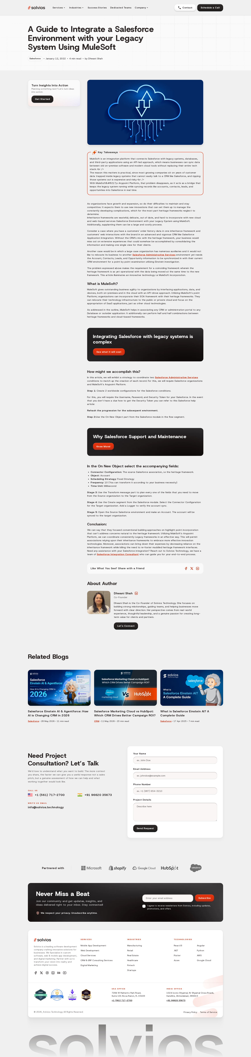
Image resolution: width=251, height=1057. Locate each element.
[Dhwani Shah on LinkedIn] (136, 593)
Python (200, 950)
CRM (96, 721)
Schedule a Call (210, 7)
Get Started (42, 99)
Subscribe (204, 898)
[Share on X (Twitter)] (191, 568)
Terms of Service (208, 1012)
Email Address (141, 769)
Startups (131, 970)
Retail (130, 950)
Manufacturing (134, 945)
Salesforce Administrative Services (153, 254)
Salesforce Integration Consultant (118, 554)
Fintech (131, 965)
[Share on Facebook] (186, 568)
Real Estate (133, 955)
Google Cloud (204, 960)
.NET (176, 950)
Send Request (145, 828)
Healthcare (132, 960)
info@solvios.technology (46, 807)
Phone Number (142, 784)
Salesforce (35, 58)
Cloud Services (88, 955)
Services (58, 7)
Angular (201, 945)
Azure (176, 960)
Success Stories (97, 7)
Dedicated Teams (120, 7)
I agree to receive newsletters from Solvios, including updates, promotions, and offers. (179, 907)
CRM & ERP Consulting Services (97, 960)
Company (140, 7)
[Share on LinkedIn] (197, 568)
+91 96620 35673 (98, 795)
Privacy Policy (190, 1012)
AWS (199, 955)
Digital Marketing (89, 965)
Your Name (139, 753)
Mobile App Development (93, 945)
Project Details (142, 799)
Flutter (177, 955)
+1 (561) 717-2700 (49, 795)
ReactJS (178, 945)
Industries (75, 7)
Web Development (90, 950)
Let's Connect (126, 625)
